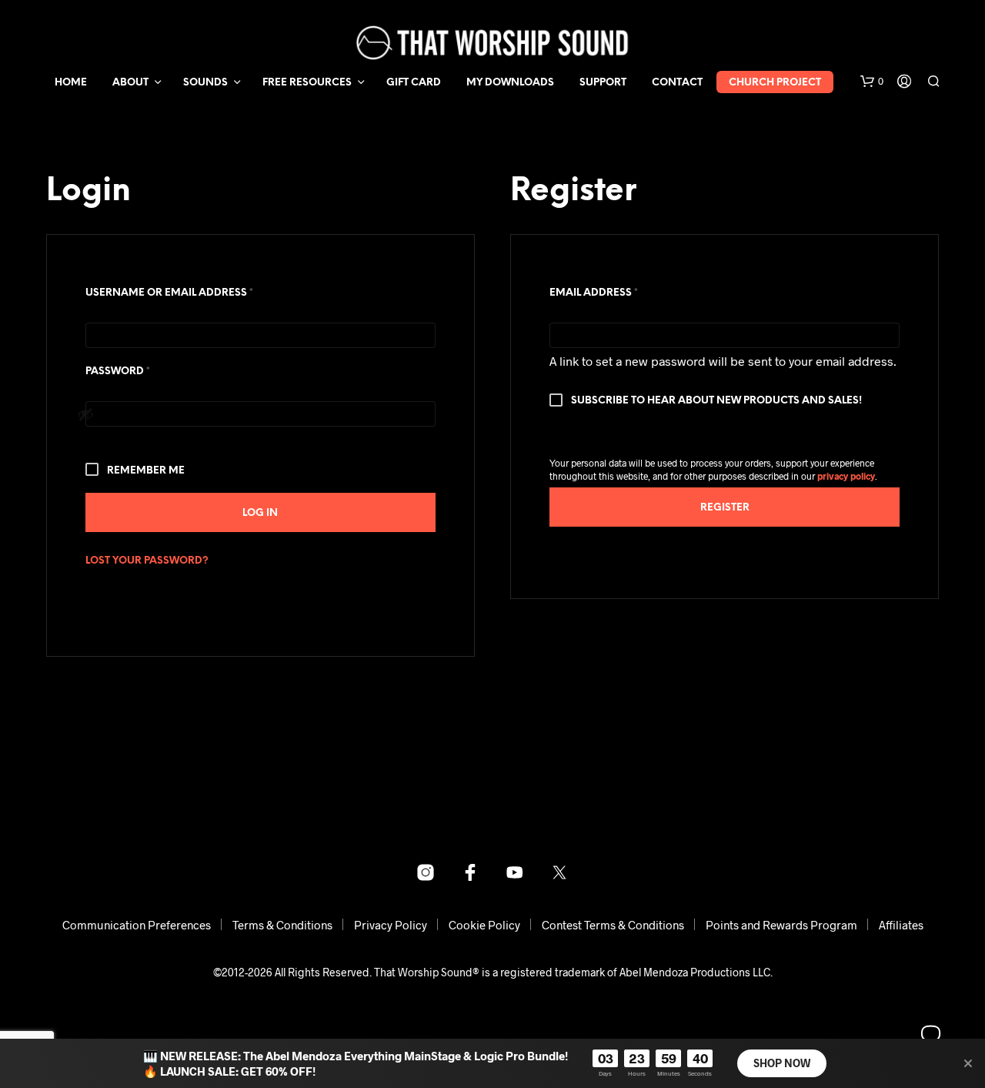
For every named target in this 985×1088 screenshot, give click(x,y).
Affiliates (901, 925)
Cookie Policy (484, 925)
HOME (71, 83)
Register (725, 508)
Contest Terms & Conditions (613, 925)
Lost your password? (147, 561)
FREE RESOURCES (307, 83)
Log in (260, 513)
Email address (619, 292)
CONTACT (677, 83)
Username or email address (195, 292)
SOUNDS (205, 83)
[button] (871, 81)
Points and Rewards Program (781, 925)
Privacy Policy (390, 925)
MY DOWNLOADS (510, 83)
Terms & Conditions (282, 925)
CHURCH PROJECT (775, 83)
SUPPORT (602, 83)
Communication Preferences (136, 925)
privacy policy (846, 475)
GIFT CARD (413, 83)
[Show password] (252, 414)
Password (143, 371)
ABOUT (130, 83)
